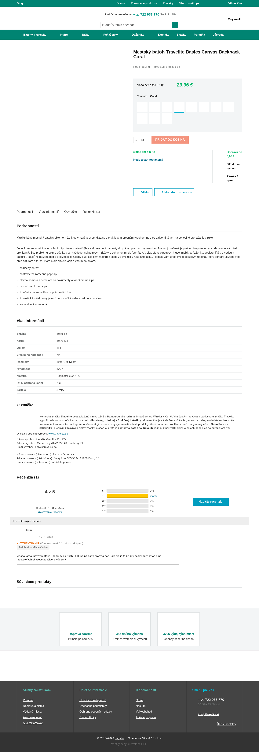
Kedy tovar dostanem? (148, 159)
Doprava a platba (33, 705)
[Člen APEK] (29, 674)
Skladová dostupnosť (92, 700)
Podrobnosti (25, 211)
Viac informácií (49, 211)
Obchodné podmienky (93, 705)
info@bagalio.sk (208, 714)
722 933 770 (146, 14)
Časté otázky (87, 717)
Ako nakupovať (32, 717)
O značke (70, 211)
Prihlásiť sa (235, 3)
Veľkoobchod (144, 711)
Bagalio (119, 738)
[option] (142, 107)
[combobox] (135, 25)
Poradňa (28, 700)
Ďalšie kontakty (226, 724)
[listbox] (188, 113)
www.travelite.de (58, 433)
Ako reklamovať (33, 722)
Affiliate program (146, 717)
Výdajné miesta (32, 711)
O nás (139, 700)
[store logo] (40, 18)
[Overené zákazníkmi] (85, 674)
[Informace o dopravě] (236, 156)
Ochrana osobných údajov (95, 711)
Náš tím (141, 705)
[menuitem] (31, 35)
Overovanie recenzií (50, 511)
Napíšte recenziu (211, 501)
